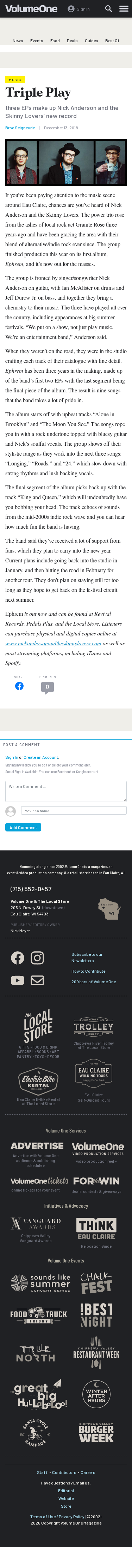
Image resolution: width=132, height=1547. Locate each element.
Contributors (64, 1472)
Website (66, 1498)
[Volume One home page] (34, 10)
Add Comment (23, 827)
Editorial (66, 1490)
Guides (91, 40)
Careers (88, 1472)
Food (55, 40)
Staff (42, 1472)
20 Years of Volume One (93, 981)
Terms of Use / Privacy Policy (57, 1516)
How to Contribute (88, 970)
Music (15, 80)
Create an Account (41, 757)
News (18, 40)
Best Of (112, 40)
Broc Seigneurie (20, 127)
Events (36, 40)
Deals (72, 40)
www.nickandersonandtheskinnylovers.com (53, 643)
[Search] (109, 9)
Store (66, 1505)
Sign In (11, 757)
